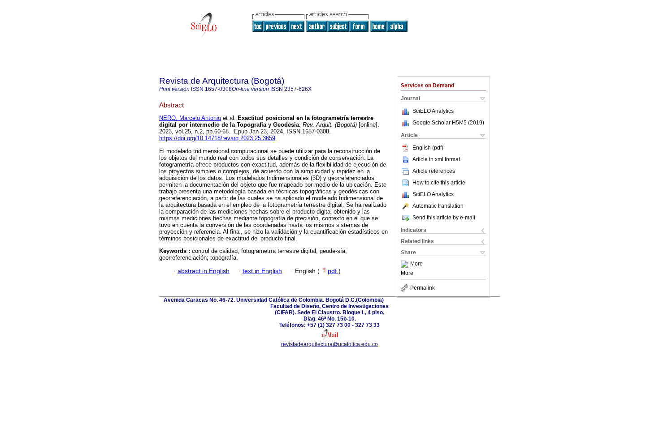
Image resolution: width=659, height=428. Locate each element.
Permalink (422, 288)
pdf (333, 271)
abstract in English (204, 271)
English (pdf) (427, 148)
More (416, 264)
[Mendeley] (405, 264)
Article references (433, 171)
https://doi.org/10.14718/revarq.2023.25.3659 (217, 138)
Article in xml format (436, 159)
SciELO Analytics (433, 111)
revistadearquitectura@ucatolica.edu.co (329, 344)
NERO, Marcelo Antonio (190, 118)
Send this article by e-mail (443, 217)
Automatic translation (438, 206)
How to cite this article (438, 183)
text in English (262, 271)
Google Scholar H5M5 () (448, 123)
